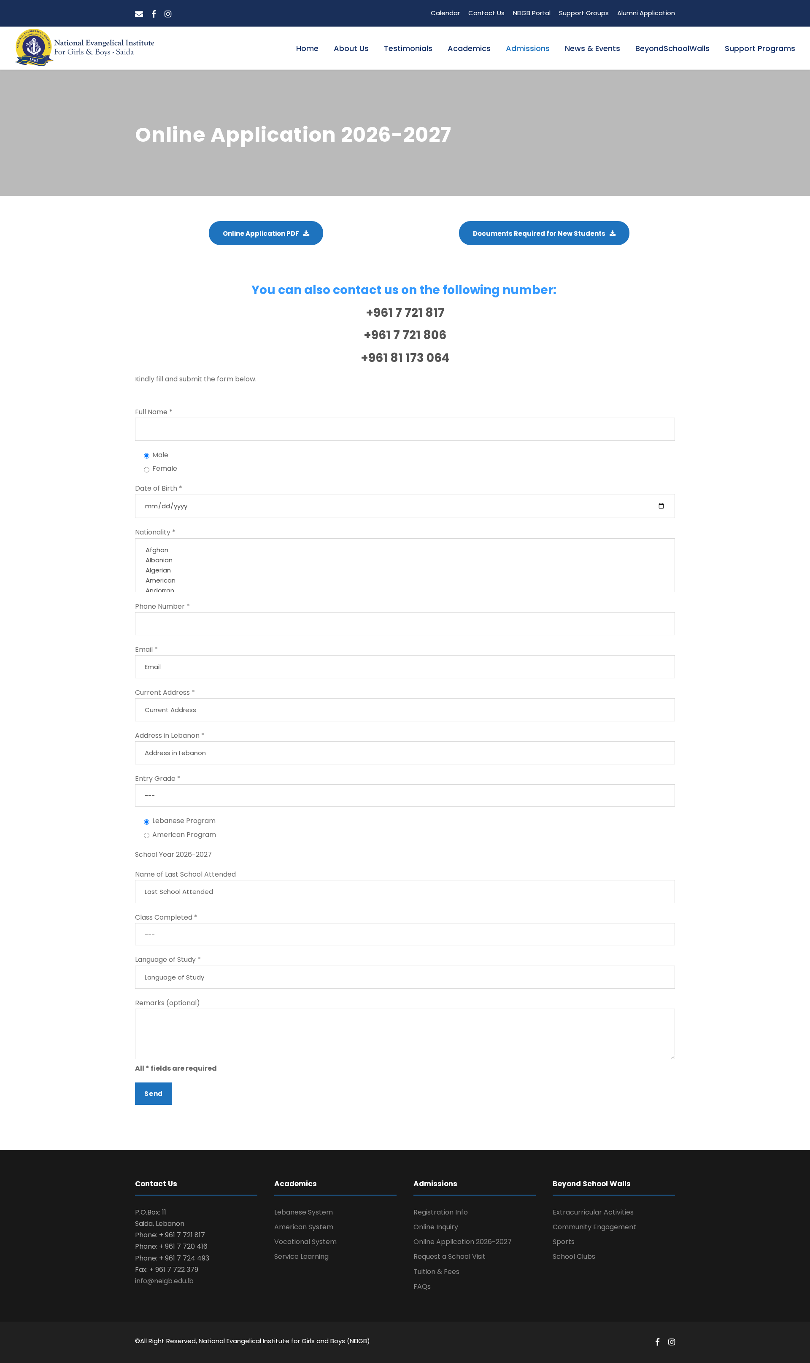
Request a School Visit (449, 1256)
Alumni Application (646, 12)
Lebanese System (303, 1212)
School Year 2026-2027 (173, 854)
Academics (469, 48)
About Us (351, 48)
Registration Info (440, 1212)
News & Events (592, 48)
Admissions (528, 48)
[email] (139, 14)
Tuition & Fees (436, 1272)
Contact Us (486, 12)
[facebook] (153, 14)
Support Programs (760, 48)
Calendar (445, 12)
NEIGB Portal (532, 12)
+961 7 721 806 (405, 335)
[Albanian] (405, 560)
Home (307, 48)
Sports (564, 1242)
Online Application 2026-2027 (462, 1242)
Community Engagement (594, 1227)
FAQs (422, 1286)
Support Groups (584, 12)
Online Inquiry (435, 1227)
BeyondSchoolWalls (672, 48)
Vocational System (305, 1242)
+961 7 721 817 (405, 313)
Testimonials (408, 48)
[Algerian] (405, 570)
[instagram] (168, 14)
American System (303, 1227)
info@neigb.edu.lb (164, 1281)
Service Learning (301, 1256)
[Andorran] (405, 591)
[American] (405, 580)
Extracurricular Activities (593, 1212)
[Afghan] (405, 550)
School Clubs (574, 1256)
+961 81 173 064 (405, 358)
